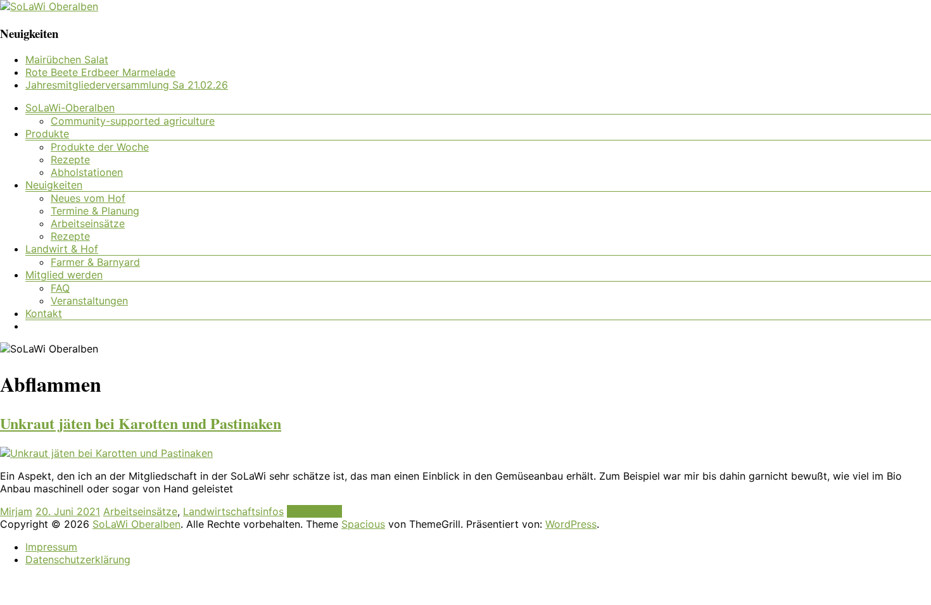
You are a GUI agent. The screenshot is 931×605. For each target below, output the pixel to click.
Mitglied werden (64, 274)
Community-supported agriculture (133, 121)
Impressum (51, 546)
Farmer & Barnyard (95, 262)
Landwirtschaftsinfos (233, 511)
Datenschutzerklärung (77, 559)
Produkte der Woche (100, 146)
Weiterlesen (314, 511)
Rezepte (70, 159)
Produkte (47, 133)
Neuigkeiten (53, 184)
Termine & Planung (95, 210)
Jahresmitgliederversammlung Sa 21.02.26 (126, 84)
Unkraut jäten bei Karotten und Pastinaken (140, 423)
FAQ (60, 288)
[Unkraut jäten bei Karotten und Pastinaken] (106, 453)
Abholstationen (87, 172)
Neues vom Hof (88, 198)
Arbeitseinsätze (88, 223)
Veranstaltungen (89, 300)
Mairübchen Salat (66, 59)
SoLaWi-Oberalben (70, 107)
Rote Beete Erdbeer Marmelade (100, 72)
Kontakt (43, 313)
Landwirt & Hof (61, 248)
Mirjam (16, 511)
